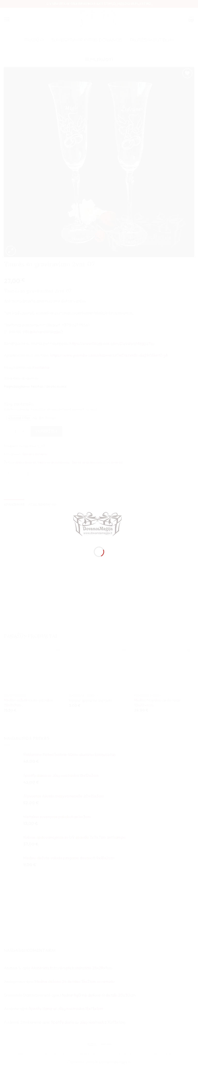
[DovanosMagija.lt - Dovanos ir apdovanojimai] (99, 525)
